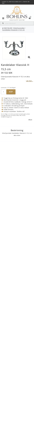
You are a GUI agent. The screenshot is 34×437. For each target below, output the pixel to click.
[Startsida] (17, 13)
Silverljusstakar (19, 28)
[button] (29, 57)
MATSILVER (8, 28)
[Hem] (3, 28)
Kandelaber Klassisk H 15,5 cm (13, 30)
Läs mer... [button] (29, 81)
